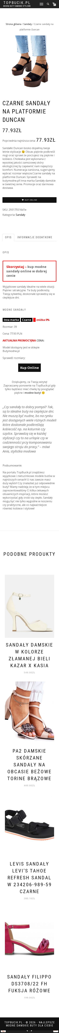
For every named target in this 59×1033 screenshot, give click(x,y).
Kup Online (31, 200)
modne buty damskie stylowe (17, 6)
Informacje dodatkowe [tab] (34, 237)
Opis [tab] (8, 237)
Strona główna (13, 24)
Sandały (27, 24)
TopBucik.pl (17, 3)
